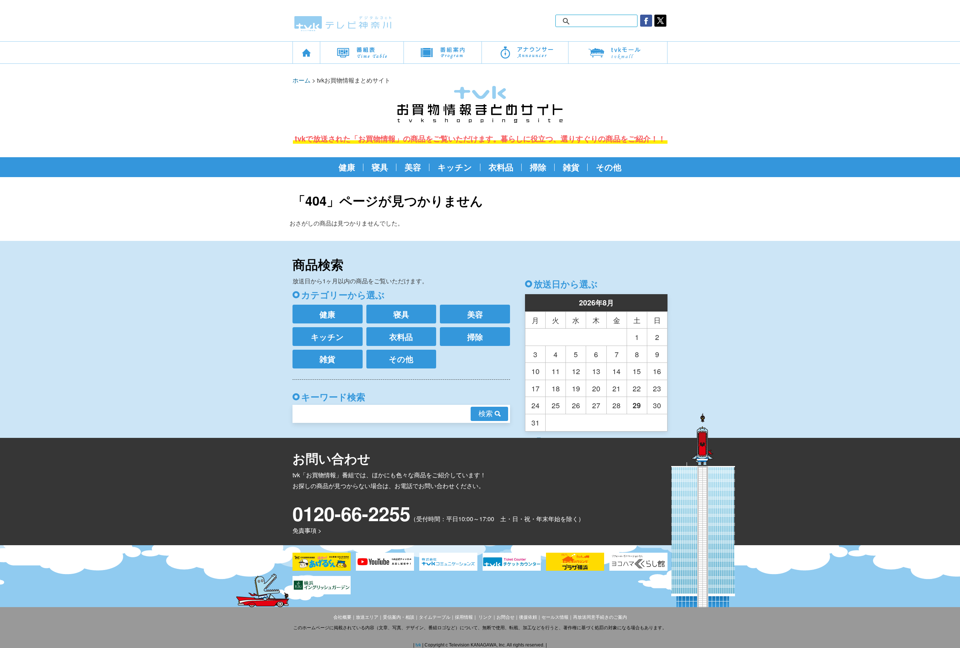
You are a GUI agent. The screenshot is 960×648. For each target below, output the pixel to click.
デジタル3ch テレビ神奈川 (343, 23)
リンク (484, 617)
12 (576, 371)
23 (657, 388)
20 (596, 388)
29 (637, 405)
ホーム (301, 80)
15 (637, 371)
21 (616, 388)
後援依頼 (528, 617)
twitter (660, 21)
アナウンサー (525, 52)
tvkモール (617, 52)
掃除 (538, 167)
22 (637, 388)
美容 (413, 167)
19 (576, 388)
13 (596, 371)
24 (535, 405)
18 (556, 388)
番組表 (362, 52)
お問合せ (505, 617)
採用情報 (464, 617)
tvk (419, 645)
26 (576, 405)
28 (616, 405)
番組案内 (443, 52)
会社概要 (342, 617)
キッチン (455, 167)
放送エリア (367, 617)
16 (657, 371)
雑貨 (571, 167)
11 (556, 371)
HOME (306, 52)
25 (556, 405)
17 (535, 388)
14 (616, 371)
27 (596, 405)
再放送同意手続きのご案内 (600, 617)
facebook (646, 21)
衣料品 (501, 167)
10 (535, 371)
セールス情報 (555, 617)
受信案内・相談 (398, 617)
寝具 (380, 167)
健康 (347, 167)
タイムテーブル (434, 617)
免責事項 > (306, 530)
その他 (608, 167)
